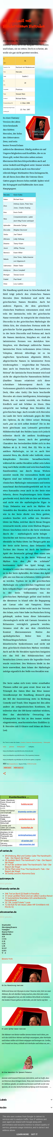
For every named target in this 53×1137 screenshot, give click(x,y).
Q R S (4, 950)
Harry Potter (7, 932)
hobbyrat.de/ (27, 804)
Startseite (6, 925)
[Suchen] (49, 4)
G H (3, 941)
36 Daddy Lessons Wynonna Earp (20, 873)
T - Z (4, 953)
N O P (4, 948)
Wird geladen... (6, 883)
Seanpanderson (13, 764)
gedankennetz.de (27, 819)
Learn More (23, 1134)
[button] (4, 33)
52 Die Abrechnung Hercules (12, 985)
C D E (4, 939)
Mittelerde (6, 934)
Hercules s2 (18, 767)
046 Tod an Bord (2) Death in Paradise (22, 894)
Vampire (6, 929)
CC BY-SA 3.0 (30, 764)
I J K (3, 943)
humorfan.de (27, 828)
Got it (34, 1134)
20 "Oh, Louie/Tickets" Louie (17, 902)
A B (3, 936)
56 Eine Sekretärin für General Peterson (17, 1072)
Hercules (7, 767)
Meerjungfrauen (9, 927)
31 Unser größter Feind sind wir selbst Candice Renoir (29, 896)
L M (3, 946)
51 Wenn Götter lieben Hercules (14, 1029)
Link (35, 764)
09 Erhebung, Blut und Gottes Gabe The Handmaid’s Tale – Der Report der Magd (28, 857)
